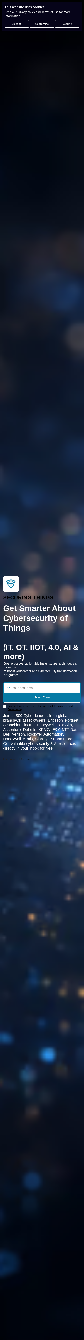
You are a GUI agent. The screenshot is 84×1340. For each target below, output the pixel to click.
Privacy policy (26, 12)
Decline (67, 24)
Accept (16, 24)
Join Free (42, 697)
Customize (42, 24)
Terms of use (50, 12)
